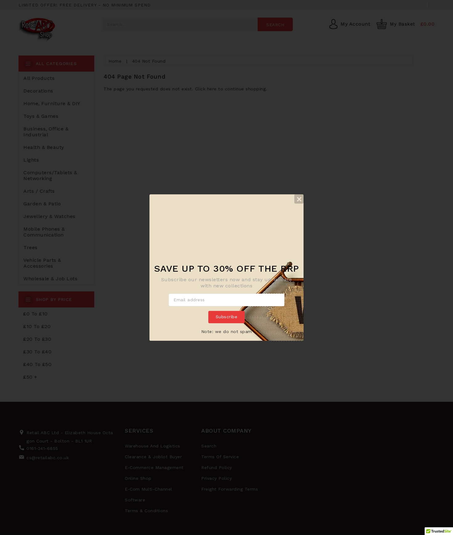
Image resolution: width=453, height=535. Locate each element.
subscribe (227, 317)
